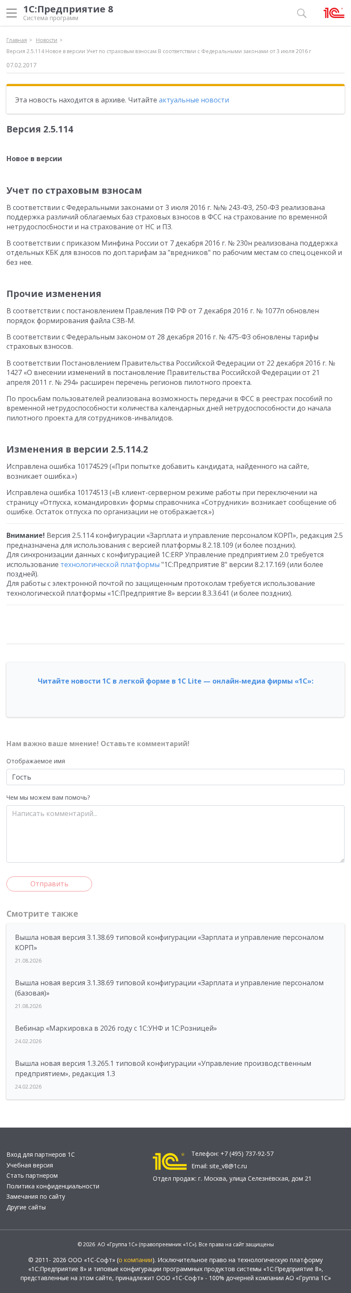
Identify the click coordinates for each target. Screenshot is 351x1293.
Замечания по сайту (35, 1196)
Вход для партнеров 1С (40, 1154)
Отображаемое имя (35, 761)
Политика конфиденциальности (52, 1186)
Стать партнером (32, 1175)
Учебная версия (29, 1165)
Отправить (49, 883)
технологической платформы (110, 564)
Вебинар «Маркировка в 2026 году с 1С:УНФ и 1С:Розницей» (116, 1028)
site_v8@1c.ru (228, 1166)
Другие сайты (26, 1207)
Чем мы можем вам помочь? (48, 797)
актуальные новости (194, 100)
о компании (135, 1260)
